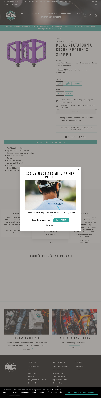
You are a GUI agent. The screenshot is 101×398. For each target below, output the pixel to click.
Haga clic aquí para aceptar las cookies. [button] (81, 392)
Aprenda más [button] (14, 395)
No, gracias (50, 225)
